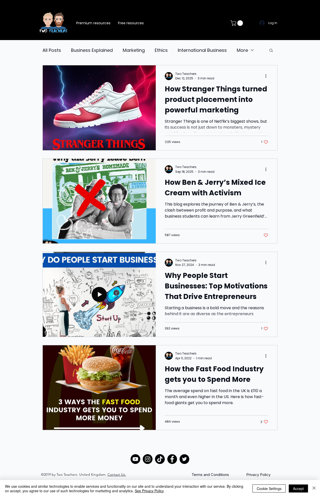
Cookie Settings (269, 488)
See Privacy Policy (149, 490)
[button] (237, 23)
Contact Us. (117, 474)
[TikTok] (160, 459)
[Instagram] (147, 459)
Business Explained (92, 50)
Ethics (161, 50)
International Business (202, 50)
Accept (298, 488)
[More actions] (267, 76)
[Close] (314, 488)
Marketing (134, 50)
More (242, 50)
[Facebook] (172, 459)
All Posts (51, 50)
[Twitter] (184, 459)
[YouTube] (135, 459)
